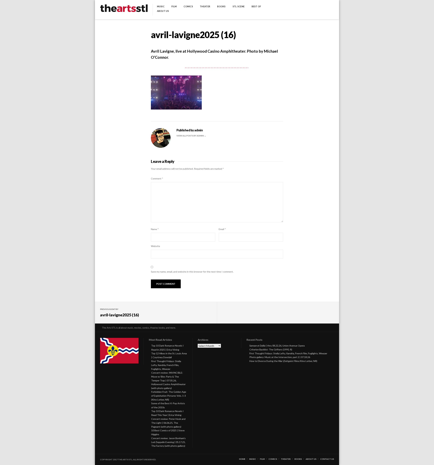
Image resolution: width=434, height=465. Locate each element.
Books (221, 6)
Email (222, 229)
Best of (256, 6)
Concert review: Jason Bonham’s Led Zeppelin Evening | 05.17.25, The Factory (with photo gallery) (168, 442)
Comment (157, 178)
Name (155, 229)
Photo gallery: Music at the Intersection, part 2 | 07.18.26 (279, 357)
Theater (205, 6)
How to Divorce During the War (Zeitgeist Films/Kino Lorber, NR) (283, 361)
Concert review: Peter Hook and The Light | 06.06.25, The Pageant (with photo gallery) (168, 422)
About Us (163, 11)
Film (174, 6)
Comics (188, 6)
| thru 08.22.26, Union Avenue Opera (277, 345)
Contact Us (327, 459)
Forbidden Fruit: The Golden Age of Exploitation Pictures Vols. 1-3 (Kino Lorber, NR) (168, 395)
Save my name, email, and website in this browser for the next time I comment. (192, 271)
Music (160, 6)
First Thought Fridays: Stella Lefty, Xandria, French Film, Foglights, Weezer (166, 365)
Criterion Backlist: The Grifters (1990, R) (270, 349)
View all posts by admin (190, 135)
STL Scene (238, 6)
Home (242, 459)
